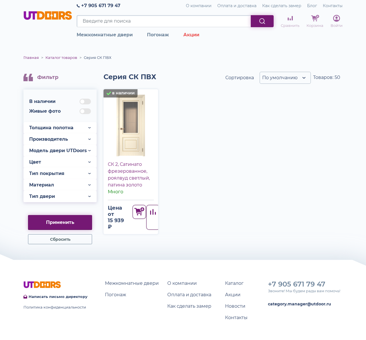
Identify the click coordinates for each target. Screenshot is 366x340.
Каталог (234, 283)
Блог (312, 5)
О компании (199, 5)
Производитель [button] (48, 139)
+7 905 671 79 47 (100, 5)
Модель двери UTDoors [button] (58, 150)
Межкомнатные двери (105, 34)
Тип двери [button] (42, 196)
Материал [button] (41, 185)
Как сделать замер (281, 5)
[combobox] (285, 78)
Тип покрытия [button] (46, 173)
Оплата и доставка (236, 5)
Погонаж (158, 34)
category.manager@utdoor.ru (299, 304)
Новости (235, 306)
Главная (31, 57)
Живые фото (45, 111)
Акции (191, 34)
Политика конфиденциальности (54, 307)
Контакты (333, 5)
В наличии (42, 101)
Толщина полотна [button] (51, 127)
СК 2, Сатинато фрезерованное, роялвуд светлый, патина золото (129, 175)
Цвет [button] (35, 162)
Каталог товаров (61, 57)
